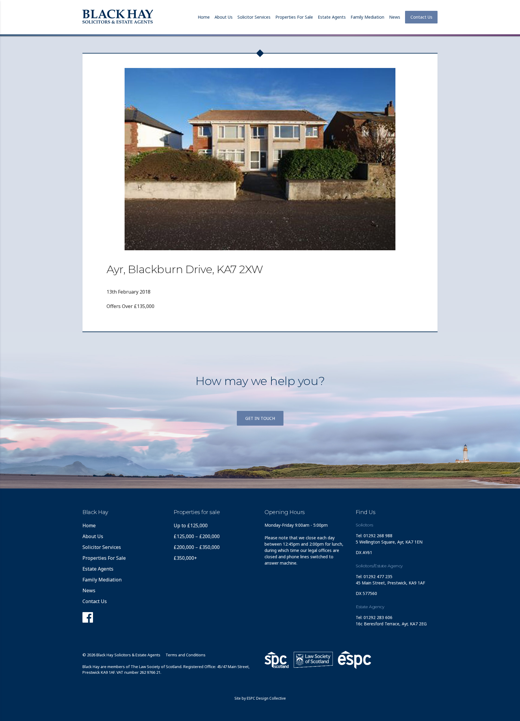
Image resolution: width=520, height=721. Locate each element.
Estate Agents (332, 17)
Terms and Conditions (186, 655)
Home (204, 17)
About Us (224, 17)
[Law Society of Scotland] (313, 660)
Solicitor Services (254, 17)
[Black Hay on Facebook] (87, 619)
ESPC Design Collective (266, 698)
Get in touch (260, 418)
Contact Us (421, 17)
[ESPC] (277, 660)
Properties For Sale (294, 17)
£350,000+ (185, 558)
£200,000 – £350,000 (197, 547)
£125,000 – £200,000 (197, 536)
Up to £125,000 (191, 525)
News (394, 17)
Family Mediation (367, 17)
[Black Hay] (117, 17)
